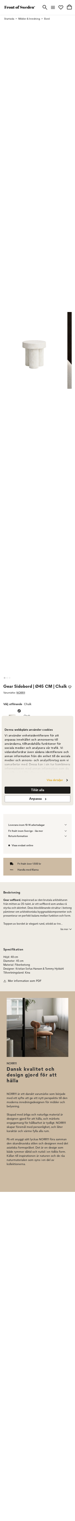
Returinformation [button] (18, 836)
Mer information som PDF (24, 981)
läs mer (64, 929)
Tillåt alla (37, 790)
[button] (4, 678)
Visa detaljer (55, 780)
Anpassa (35, 799)
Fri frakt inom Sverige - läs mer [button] (25, 830)
